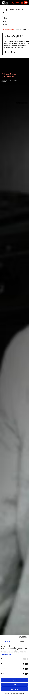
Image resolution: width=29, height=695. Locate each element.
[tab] (8, 29)
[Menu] (26, 2)
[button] (22, 2)
